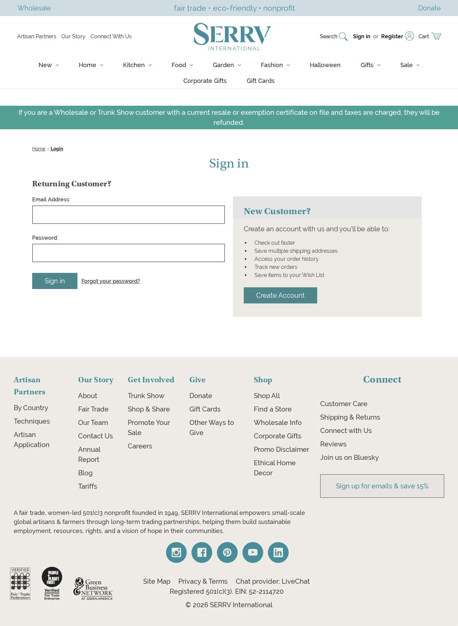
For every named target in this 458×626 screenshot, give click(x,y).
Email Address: (51, 199)
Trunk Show (146, 396)
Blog (85, 473)
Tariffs (87, 486)
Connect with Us (346, 431)
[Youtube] (252, 552)
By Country (31, 408)
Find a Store (273, 409)
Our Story (73, 36)
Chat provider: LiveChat (273, 581)
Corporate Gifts (205, 80)
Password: (45, 238)
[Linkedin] (278, 552)
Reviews (333, 444)
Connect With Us (111, 36)
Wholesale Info (278, 423)
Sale (406, 64)
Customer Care (343, 404)
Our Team (93, 423)
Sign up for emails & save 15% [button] (382, 486)
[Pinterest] (227, 552)
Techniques (32, 421)
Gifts (367, 64)
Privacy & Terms (203, 581)
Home (87, 64)
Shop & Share (149, 409)
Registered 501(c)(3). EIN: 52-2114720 (227, 591)
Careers (140, 446)
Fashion (272, 64)
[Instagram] (176, 552)
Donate (200, 396)
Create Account (280, 295)
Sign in (361, 36)
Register (392, 36)
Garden (223, 64)
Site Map (156, 581)
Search (328, 36)
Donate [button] (429, 8)
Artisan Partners (36, 36)
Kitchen (134, 64)
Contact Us (95, 436)
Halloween (325, 64)
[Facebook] (201, 552)
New (45, 64)
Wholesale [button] (34, 8)
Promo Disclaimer (281, 449)
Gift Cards (261, 80)
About (87, 396)
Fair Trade (93, 409)
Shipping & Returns (350, 417)
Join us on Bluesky (349, 457)
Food (179, 64)
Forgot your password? (110, 281)
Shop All (267, 396)
